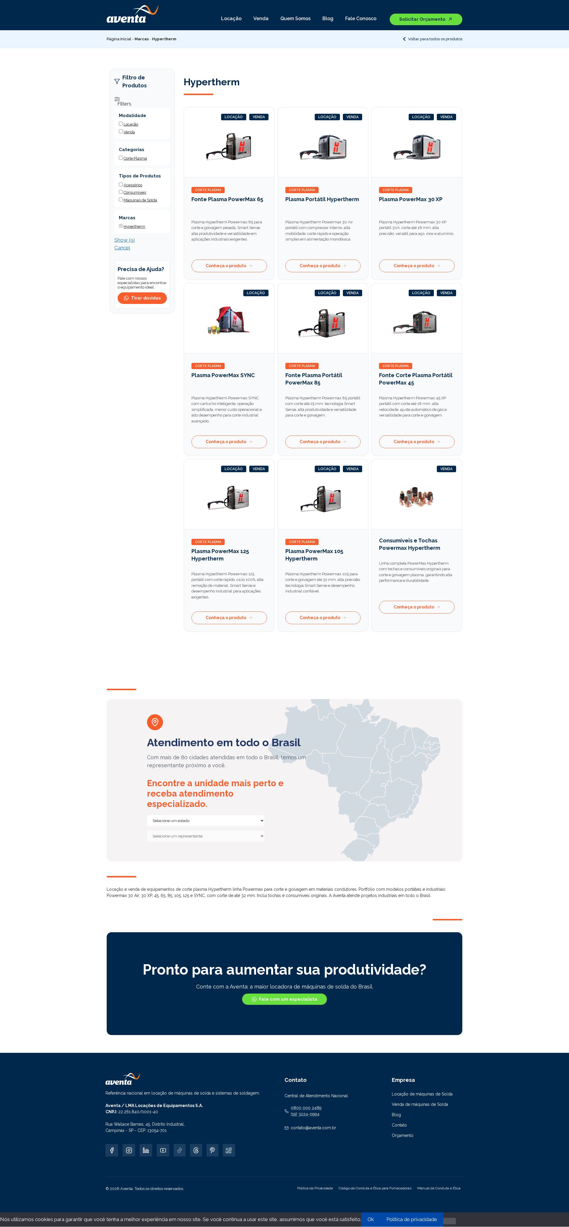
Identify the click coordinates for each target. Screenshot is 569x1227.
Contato (399, 1125)
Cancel (122, 248)
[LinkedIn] (146, 1150)
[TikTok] (180, 1150)
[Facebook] (112, 1150)
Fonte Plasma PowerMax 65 (227, 199)
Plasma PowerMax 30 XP (410, 199)
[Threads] (196, 1150)
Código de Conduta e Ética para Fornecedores (375, 1188)
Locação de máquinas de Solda (422, 1094)
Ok (370, 1219)
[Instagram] (129, 1150)
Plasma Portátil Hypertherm (322, 199)
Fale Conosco (360, 18)
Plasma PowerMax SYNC (223, 375)
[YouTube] (163, 1150)
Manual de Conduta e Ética (439, 1188)
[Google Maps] (229, 1150)
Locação (231, 18)
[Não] (449, 1221)
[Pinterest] (212, 1150)
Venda (260, 18)
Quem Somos (295, 18)
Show (124, 240)
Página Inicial (119, 39)
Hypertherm (134, 226)
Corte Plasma (208, 190)
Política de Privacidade (315, 1188)
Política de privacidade (411, 1219)
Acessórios (133, 185)
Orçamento (402, 1135)
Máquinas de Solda (140, 200)
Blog (327, 18)
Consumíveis (135, 192)
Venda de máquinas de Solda (420, 1104)
